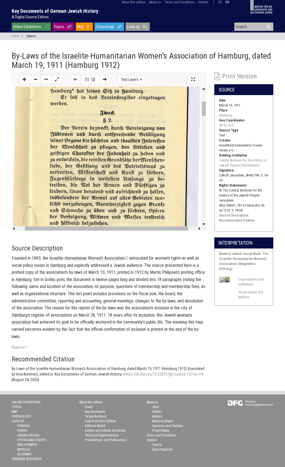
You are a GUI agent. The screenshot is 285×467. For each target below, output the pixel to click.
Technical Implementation (102, 435)
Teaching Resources (27, 459)
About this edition (134, 2)
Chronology (105, 26)
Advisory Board (162, 421)
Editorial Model (95, 426)
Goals (89, 407)
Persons (23, 426)
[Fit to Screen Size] (57, 79)
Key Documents (95, 412)
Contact (203, 2)
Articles (23, 449)
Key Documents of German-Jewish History (55, 11)
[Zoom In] (24, 79)
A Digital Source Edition (30, 17)
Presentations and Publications (106, 440)
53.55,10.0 (226, 125)
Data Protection (162, 449)
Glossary (24, 454)
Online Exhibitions (27, 26)
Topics (59, 26)
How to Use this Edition (100, 421)
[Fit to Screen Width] (46, 79)
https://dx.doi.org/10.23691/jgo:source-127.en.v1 (163, 374)
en (227, 2)
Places (22, 431)
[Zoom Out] (35, 79)
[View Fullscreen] (193, 79)
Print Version (239, 76)
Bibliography (27, 445)
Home (15, 36)
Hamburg (225, 115)
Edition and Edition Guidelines (105, 431)
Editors (157, 412)
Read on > (20, 347)
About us (155, 2)
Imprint (157, 445)
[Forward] (104, 79)
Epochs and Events (31, 440)
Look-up (133, 26)
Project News (160, 431)
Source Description (234, 215)
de (220, 2)
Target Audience (95, 416)
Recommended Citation (237, 220)
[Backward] (75, 79)
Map (80, 26)
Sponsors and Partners (167, 426)
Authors (157, 416)
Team (155, 407)
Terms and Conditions (179, 2)
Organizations (28, 435)
